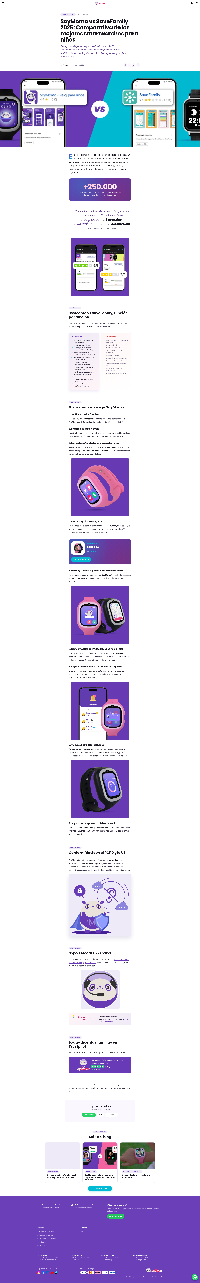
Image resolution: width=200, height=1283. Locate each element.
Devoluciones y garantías (47, 1239)
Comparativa (68, 14)
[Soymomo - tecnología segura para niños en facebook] (43, 1272)
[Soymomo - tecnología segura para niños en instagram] (39, 1272)
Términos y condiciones (46, 1232)
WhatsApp (90, 1115)
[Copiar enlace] (138, 65)
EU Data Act (42, 1245)
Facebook (113, 1115)
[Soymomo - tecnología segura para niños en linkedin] (47, 1272)
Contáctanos (42, 1242)
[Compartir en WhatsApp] (125, 65)
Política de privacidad (45, 1235)
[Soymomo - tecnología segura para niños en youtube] (52, 1272)
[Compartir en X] (129, 65)
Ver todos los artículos (99, 1188)
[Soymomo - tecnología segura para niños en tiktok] (56, 1272)
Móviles (83, 1232)
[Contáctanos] (195, 1277)
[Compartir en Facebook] (133, 65)
